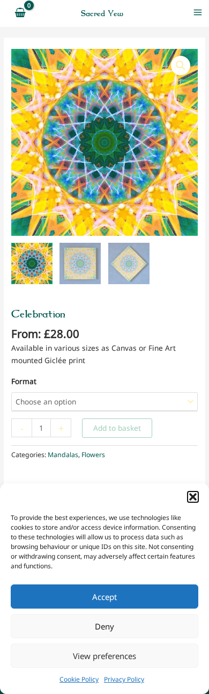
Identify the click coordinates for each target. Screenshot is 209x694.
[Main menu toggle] (197, 13)
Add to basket (117, 428)
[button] (193, 496)
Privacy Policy (124, 679)
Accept (104, 596)
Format (23, 381)
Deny (104, 626)
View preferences (104, 655)
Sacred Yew (102, 13)
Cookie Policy (79, 679)
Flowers (93, 454)
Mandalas (63, 454)
